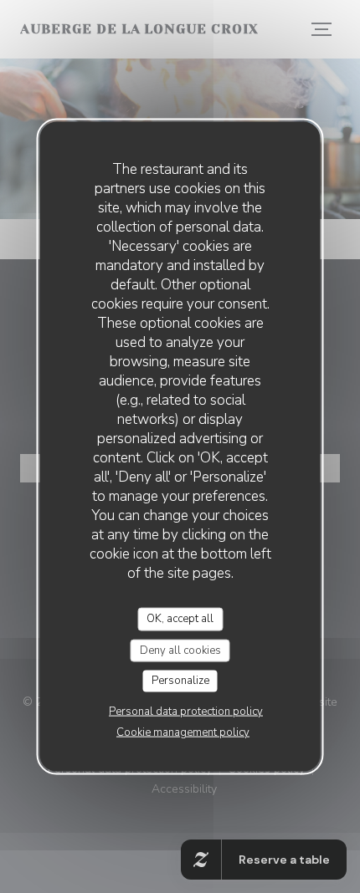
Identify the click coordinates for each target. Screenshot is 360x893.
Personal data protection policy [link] (186, 710)
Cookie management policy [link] (182, 731)
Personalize (180, 680)
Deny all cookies (180, 649)
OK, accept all (180, 618)
